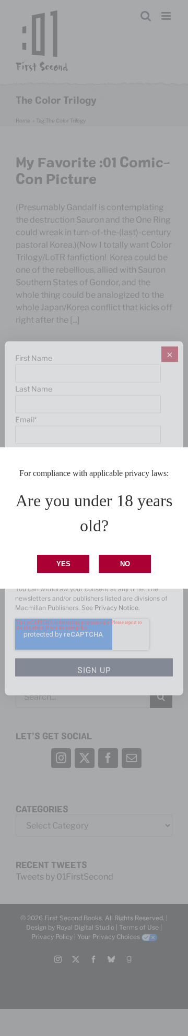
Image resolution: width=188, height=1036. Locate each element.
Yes (63, 564)
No (125, 564)
